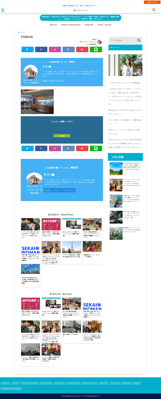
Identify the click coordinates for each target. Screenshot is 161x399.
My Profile (59, 383)
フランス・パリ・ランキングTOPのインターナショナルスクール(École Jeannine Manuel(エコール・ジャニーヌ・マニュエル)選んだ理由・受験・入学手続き (131, 182)
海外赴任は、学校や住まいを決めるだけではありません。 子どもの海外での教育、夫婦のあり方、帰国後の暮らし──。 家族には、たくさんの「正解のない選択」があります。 (81, 18)
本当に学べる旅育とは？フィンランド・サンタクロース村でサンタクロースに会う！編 (131, 214)
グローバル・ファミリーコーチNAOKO (31, 81)
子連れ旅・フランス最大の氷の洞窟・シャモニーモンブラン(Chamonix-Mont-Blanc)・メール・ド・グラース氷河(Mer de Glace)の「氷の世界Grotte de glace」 (131, 198)
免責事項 (126, 383)
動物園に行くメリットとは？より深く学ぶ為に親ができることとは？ (131, 230)
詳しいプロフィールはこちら (54, 81)
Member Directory (30, 383)
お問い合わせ (152, 2)
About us (53, 24)
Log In (16, 383)
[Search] (138, 40)
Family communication (70, 24)
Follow (62, 128)
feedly (62, 136)
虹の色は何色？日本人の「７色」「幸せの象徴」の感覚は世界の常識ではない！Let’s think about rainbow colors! (132, 166)
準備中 (136, 383)
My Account (46, 383)
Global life (89, 24)
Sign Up (103, 383)
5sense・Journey (104, 24)
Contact (5, 383)
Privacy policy (74, 383)
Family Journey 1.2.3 (75, 396)
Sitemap (115, 383)
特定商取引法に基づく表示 (11, 389)
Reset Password (89, 383)
